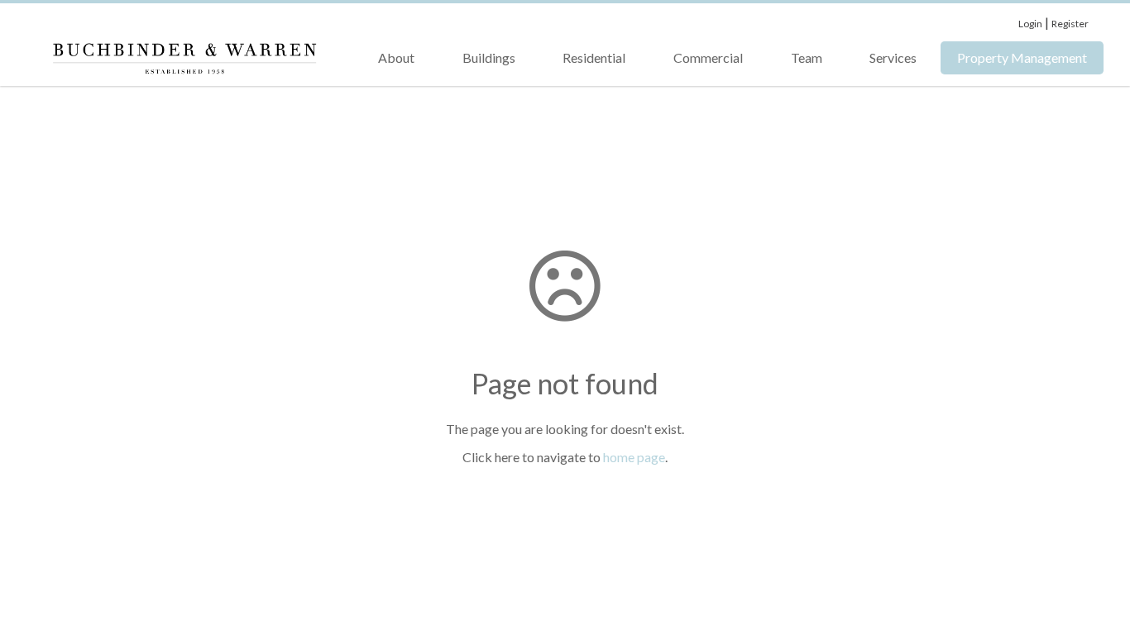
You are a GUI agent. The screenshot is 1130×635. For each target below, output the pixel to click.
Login (1030, 23)
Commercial (708, 57)
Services (893, 57)
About (396, 57)
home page (634, 457)
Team (806, 57)
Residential (594, 57)
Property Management (1022, 57)
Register (1070, 23)
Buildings (488, 57)
